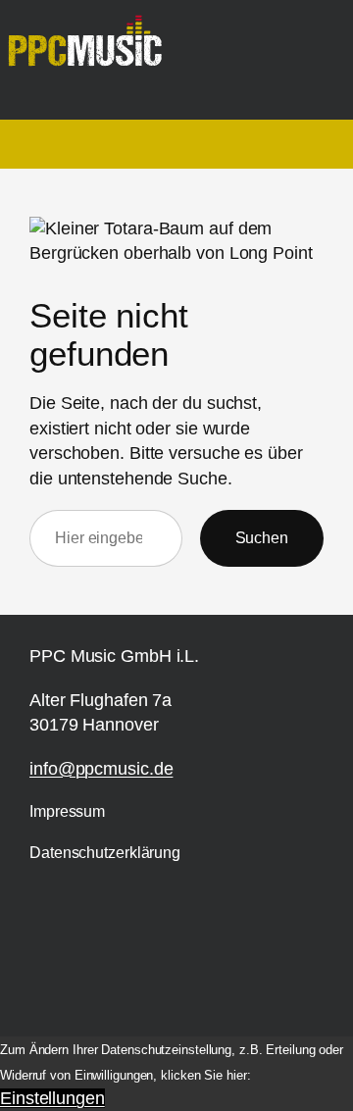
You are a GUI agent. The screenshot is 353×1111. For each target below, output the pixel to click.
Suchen (261, 537)
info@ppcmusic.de (101, 769)
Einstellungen (52, 1098)
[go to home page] (92, 50)
